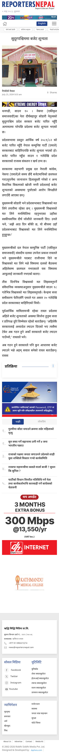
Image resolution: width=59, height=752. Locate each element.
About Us (7, 741)
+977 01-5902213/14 (18, 643)
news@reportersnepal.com (21, 647)
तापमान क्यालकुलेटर (40, 692)
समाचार (7, 716)
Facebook (16, 670)
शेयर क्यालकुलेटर (39, 674)
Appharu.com (36, 750)
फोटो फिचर (36, 723)
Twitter (14, 676)
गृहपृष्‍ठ (7, 712)
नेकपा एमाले (40, 29)
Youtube (13, 689)
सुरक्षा (34, 718)
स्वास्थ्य (34, 709)
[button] (54, 23)
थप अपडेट (29, 497)
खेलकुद (7, 726)
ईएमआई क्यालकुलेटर (40, 678)
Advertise (18, 741)
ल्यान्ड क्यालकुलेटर (39, 683)
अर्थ (5, 721)
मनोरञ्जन (36, 704)
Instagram (15, 683)
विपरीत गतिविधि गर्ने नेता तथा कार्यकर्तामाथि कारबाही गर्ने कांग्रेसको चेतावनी (30, 483)
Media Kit (39, 741)
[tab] (18, 422)
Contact (29, 741)
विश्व (5, 730)
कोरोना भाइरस (25, 29)
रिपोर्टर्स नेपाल (8, 91)
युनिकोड (35, 669)
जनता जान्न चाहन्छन (39, 713)
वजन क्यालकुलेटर (39, 688)
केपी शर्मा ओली (10, 29)
